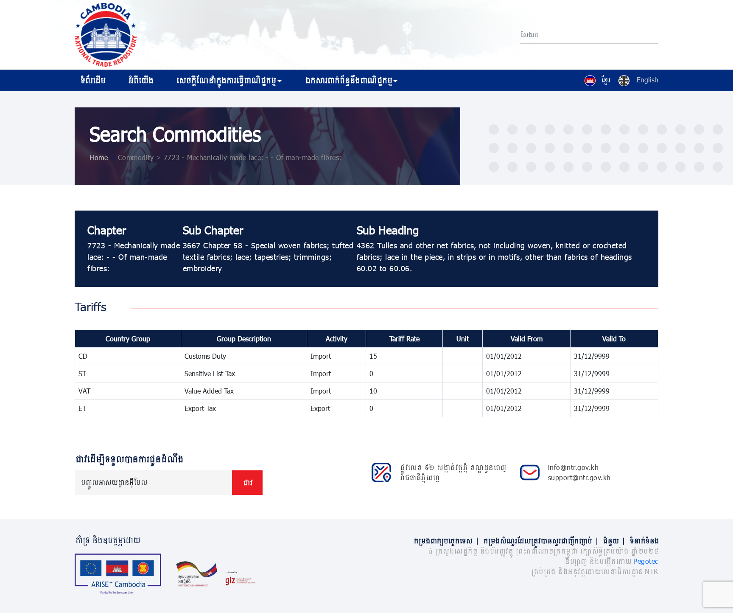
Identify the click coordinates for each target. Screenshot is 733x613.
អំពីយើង (140, 80)
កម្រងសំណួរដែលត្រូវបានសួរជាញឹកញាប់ (540, 541)
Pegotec (645, 561)
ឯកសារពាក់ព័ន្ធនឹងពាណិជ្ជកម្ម (348, 80)
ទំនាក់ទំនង (643, 541)
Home (99, 157)
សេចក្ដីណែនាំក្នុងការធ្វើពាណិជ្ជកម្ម (225, 80)
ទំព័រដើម (92, 80)
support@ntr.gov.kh (579, 477)
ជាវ (247, 482)
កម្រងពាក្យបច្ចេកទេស (445, 541)
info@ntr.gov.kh (573, 467)
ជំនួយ (613, 541)
